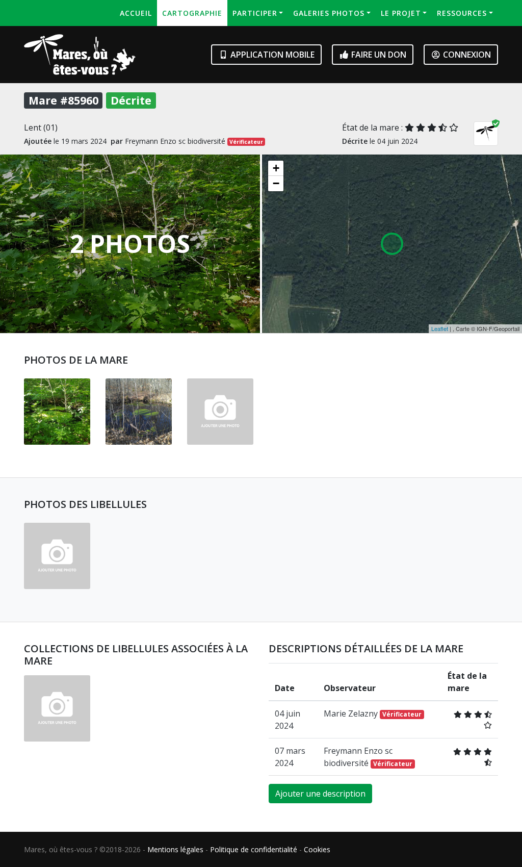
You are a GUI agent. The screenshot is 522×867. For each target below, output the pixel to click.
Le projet (401, 13)
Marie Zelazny (373, 713)
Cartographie (192, 13)
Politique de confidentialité (253, 849)
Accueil (136, 13)
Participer (254, 13)
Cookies (317, 849)
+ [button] (276, 168)
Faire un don (377, 54)
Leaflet (439, 328)
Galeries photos (328, 13)
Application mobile (271, 54)
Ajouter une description (320, 793)
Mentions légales (175, 849)
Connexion (466, 54)
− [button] (276, 183)
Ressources (462, 13)
